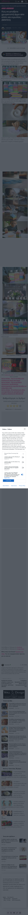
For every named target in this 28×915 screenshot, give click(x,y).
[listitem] (14, 454)
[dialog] (14, 457)
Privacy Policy (22, 485)
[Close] (25, 429)
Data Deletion (6, 485)
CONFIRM (8, 480)
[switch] (22, 457)
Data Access (14, 485)
